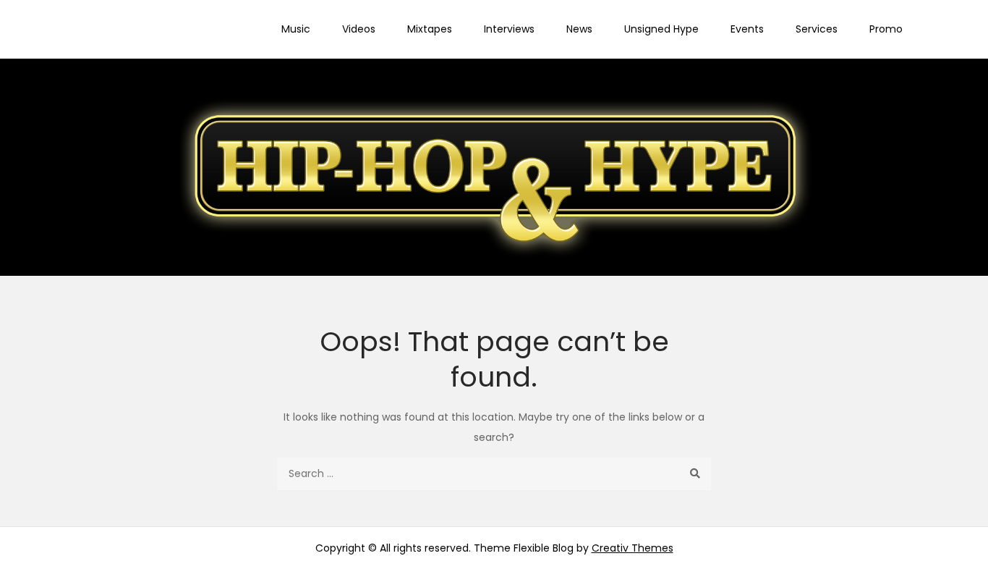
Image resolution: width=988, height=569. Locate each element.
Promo (886, 29)
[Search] (694, 474)
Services (817, 29)
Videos (358, 29)
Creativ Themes (632, 548)
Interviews (509, 29)
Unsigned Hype (661, 29)
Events (747, 29)
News (579, 29)
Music (295, 29)
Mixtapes (429, 29)
